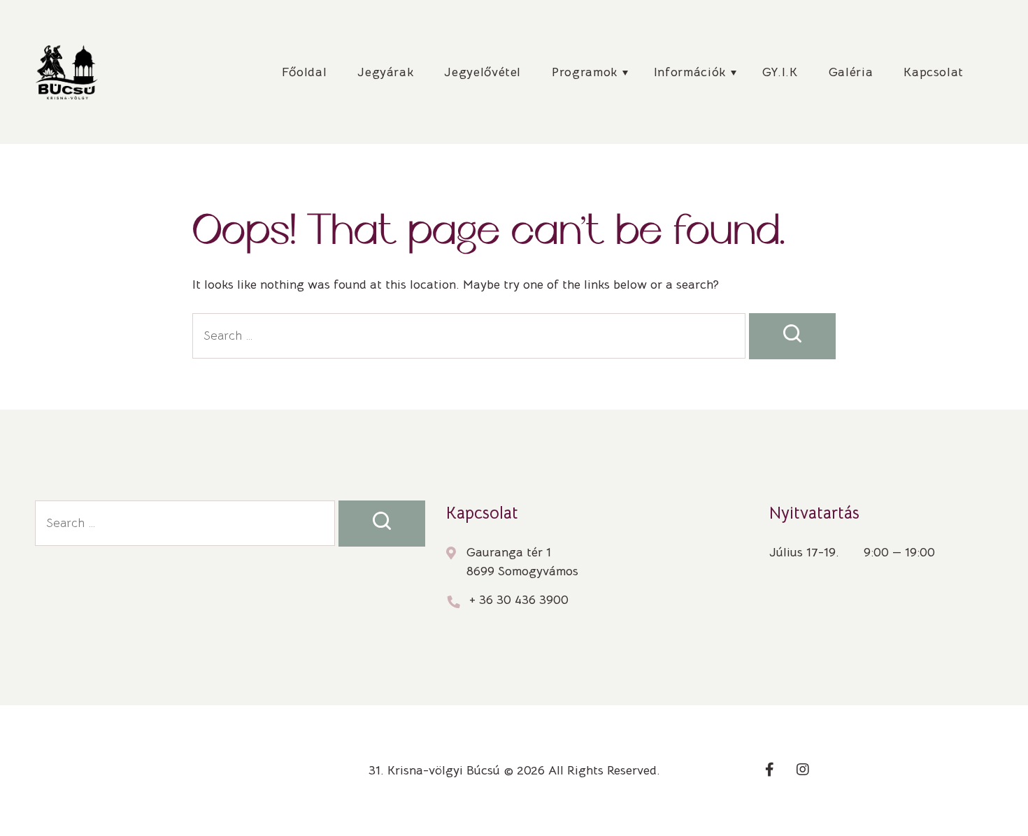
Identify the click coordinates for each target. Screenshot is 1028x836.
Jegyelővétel (482, 72)
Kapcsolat (934, 72)
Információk (690, 72)
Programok (584, 72)
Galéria (851, 72)
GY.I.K (780, 72)
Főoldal (304, 72)
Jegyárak (385, 72)
